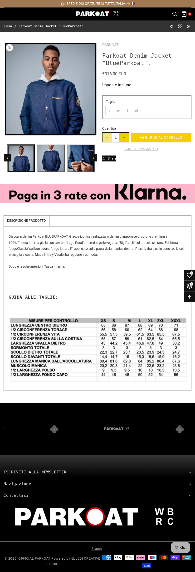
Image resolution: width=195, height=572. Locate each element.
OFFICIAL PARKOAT (34, 558)
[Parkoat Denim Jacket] (172, 26)
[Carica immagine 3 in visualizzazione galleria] (81, 158)
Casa (8, 26)
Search (97, 549)
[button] (9, 14)
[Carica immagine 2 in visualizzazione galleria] (51, 158)
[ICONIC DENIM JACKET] (180, 26)
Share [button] (112, 158)
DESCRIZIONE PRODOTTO (26, 220)
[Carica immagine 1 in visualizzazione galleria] (21, 158)
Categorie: (111, 148)
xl (137, 111)
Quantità (109, 128)
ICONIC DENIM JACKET (141, 149)
